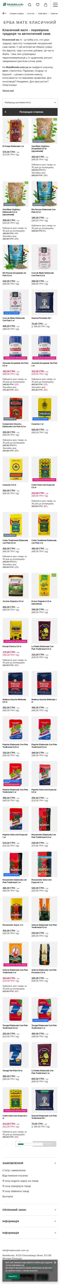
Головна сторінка (17, 13)
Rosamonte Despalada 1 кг (44, 1171)
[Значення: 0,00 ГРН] (46, 5)
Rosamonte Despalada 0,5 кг (15, 1172)
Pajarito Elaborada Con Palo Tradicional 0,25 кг (15, 745)
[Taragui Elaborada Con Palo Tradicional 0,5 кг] (16, 1010)
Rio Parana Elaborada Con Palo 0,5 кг (44, 210)
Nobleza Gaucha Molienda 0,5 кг (14, 700)
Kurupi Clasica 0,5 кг (12, 646)
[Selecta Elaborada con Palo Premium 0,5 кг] (45, 954)
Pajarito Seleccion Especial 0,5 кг (44, 791)
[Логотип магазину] (13, 5)
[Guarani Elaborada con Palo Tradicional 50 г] (45, 1100)
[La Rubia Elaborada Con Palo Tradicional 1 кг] (45, 1055)
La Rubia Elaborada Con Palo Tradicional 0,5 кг (42, 647)
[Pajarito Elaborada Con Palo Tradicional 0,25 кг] (16, 729)
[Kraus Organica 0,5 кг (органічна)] (45, 586)
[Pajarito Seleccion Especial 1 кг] (16, 819)
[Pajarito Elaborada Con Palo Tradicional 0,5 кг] (45, 729)
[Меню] (55, 5)
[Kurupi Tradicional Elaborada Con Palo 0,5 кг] (45, 1254)
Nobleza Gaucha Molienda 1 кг (44, 700)
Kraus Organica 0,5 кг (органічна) (41, 602)
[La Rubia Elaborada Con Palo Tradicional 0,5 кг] (45, 631)
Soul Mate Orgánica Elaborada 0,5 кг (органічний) (11, 212)
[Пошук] (30, 5)
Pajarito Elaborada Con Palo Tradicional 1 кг (15, 791)
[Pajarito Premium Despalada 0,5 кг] (16, 1254)
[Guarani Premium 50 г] (45, 302)
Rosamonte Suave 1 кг (13, 925)
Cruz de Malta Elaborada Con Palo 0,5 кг (43, 274)
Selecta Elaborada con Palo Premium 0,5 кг (44, 971)
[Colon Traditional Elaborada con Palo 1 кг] (45, 525)
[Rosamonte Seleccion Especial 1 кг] (45, 864)
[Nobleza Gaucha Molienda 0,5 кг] (16, 684)
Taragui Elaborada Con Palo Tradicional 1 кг (44, 1026)
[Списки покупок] (38, 5)
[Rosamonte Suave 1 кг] (16, 909)
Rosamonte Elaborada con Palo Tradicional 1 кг (15, 881)
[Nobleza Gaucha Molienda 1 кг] (45, 684)
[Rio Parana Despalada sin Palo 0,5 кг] (16, 257)
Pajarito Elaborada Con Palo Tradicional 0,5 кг (44, 745)
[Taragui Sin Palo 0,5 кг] (16, 1055)
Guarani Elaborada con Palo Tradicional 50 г (44, 1117)
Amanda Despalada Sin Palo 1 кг (44, 364)
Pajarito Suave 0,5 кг (41, 1216)
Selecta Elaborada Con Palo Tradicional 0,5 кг (44, 926)
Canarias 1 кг (38, 424)
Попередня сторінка (31, 111)
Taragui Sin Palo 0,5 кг (13, 1071)
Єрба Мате (42, 13)
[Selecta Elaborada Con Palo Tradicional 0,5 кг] (45, 909)
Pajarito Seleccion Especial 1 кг (15, 836)
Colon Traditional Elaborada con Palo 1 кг (44, 541)
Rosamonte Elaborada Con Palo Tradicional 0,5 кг (44, 836)
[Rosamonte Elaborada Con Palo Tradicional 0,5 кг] (45, 819)
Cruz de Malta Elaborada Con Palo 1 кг (14, 319)
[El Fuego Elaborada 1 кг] (16, 131)
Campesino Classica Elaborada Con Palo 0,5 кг (14, 425)
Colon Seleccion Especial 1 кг (15, 1117)
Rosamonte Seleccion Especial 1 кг (42, 881)
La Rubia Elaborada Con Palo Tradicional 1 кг (42, 1072)
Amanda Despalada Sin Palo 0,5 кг (15, 364)
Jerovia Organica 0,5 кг (13, 601)
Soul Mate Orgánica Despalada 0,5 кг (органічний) (40, 148)
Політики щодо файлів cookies (38, 1265)
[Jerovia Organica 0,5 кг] (16, 586)
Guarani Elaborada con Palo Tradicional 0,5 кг (15, 1217)
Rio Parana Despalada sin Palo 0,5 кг (14, 274)
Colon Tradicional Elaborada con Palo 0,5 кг (15, 541)
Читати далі (8, 90)
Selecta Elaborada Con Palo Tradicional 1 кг (15, 971)
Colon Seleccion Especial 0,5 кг (43, 486)
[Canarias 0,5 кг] (16, 469)
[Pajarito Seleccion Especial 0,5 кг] (45, 774)
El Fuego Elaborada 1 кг (13, 146)
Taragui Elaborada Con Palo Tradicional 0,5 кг (15, 1026)
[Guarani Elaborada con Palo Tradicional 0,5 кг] (16, 1201)
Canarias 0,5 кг (9, 485)
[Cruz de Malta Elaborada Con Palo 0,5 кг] (45, 257)
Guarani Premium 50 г (42, 318)
